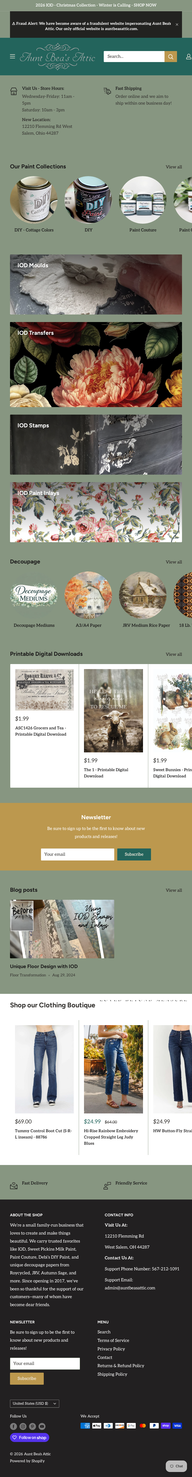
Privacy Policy (111, 1349)
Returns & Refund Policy (121, 1365)
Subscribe (134, 854)
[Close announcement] (177, 25)
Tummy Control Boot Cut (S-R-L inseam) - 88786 (43, 1134)
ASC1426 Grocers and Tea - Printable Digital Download (40, 731)
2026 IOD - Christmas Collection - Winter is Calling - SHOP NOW (96, 5)
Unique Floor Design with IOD (44, 966)
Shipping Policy (112, 1374)
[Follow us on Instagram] (23, 1426)
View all (174, 167)
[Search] (170, 56)
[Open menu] (12, 56)
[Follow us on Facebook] (13, 1426)
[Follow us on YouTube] (42, 1426)
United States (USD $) (30, 1403)
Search (104, 1332)
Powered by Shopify (27, 1461)
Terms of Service (113, 1340)
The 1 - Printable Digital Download (106, 773)
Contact (105, 1357)
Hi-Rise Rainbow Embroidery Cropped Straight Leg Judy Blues (111, 1137)
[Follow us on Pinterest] (32, 1426)
